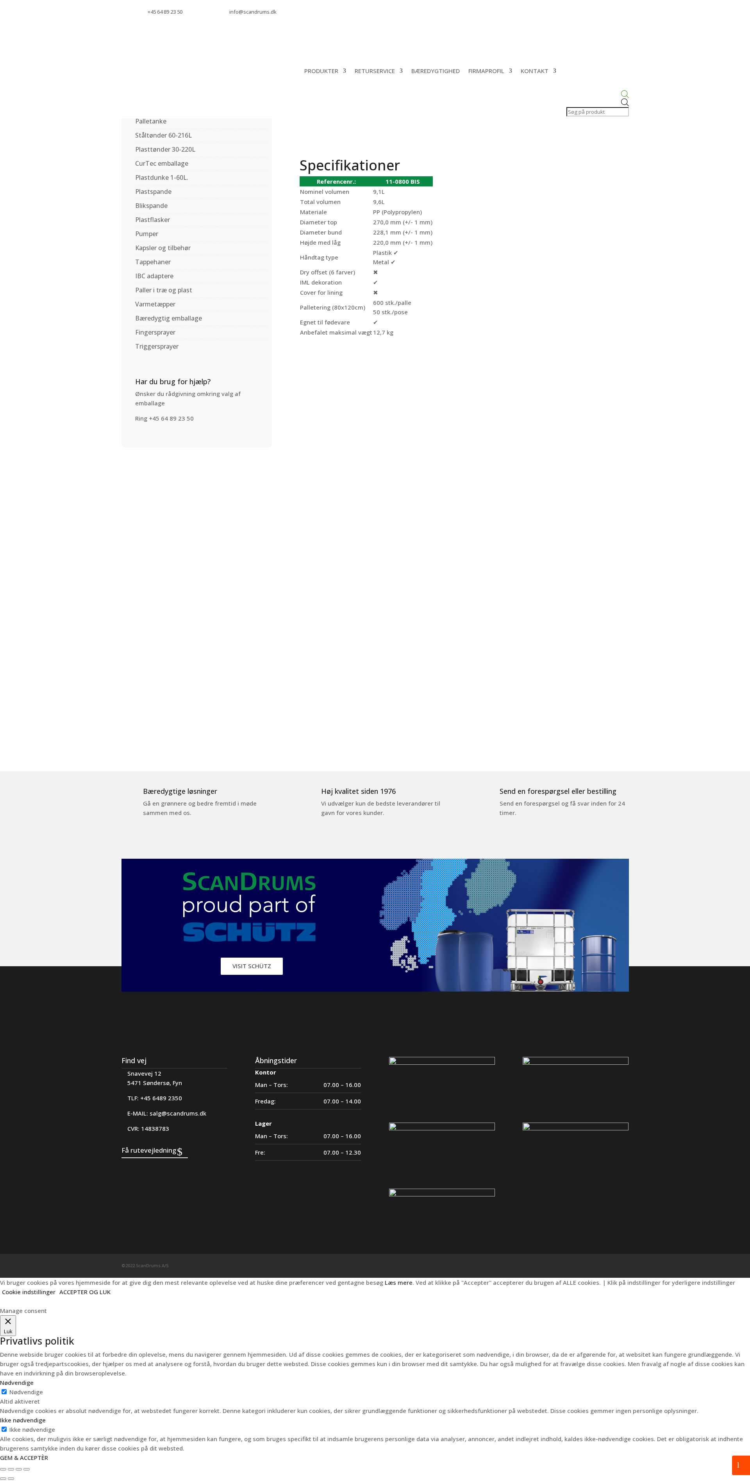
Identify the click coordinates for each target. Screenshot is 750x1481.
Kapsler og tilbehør (163, 248)
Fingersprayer (155, 332)
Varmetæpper (155, 304)
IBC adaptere (154, 276)
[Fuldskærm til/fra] (11, 1469)
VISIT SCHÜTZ (251, 966)
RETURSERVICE (375, 71)
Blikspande (151, 205)
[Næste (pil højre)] (11, 1478)
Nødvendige (26, 1392)
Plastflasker (152, 219)
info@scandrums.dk (253, 11)
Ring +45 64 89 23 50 (164, 418)
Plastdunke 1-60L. (161, 177)
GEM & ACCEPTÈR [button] (24, 1457)
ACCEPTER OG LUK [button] (85, 1292)
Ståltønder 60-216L (163, 135)
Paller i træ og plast (163, 290)
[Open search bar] (597, 94)
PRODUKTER (321, 71)
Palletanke (150, 121)
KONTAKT (534, 71)
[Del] (19, 1469)
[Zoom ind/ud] (3, 1469)
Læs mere (398, 1282)
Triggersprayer (157, 346)
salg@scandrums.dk (178, 1113)
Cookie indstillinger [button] (28, 1292)
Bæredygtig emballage (168, 318)
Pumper (146, 233)
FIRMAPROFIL (486, 71)
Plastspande (153, 191)
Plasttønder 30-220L (165, 149)
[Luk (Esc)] (26, 1469)
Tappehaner (153, 262)
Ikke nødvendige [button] (23, 1420)
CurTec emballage (161, 163)
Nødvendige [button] (17, 1382)
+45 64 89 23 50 (165, 11)
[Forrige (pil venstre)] (3, 1478)
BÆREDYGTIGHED (435, 71)
